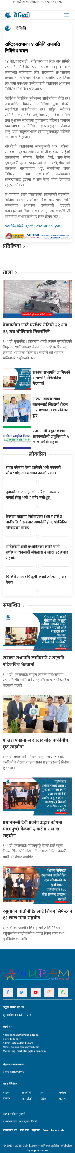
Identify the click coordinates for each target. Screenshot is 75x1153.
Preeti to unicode (53, 1130)
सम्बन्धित (12, 605)
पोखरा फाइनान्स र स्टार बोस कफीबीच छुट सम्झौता (35, 743)
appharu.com (39, 1150)
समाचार (6, 1098)
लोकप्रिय (37, 454)
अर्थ (42, 1092)
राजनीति (26, 1092)
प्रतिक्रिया (12, 246)
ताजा (8, 272)
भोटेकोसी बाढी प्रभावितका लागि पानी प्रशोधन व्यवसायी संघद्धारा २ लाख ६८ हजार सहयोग (37, 552)
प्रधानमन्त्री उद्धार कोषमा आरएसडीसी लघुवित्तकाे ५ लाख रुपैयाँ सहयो (50, 436)
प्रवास (62, 1099)
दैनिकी (21, 28)
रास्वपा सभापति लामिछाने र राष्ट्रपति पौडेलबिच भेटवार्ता (51, 378)
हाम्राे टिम (24, 1130)
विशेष (43, 1099)
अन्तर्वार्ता (27, 1099)
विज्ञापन (36, 1130)
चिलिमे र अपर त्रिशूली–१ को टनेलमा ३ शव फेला (36, 580)
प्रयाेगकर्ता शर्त (10, 1130)
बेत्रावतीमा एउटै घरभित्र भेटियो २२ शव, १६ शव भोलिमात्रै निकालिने (35, 328)
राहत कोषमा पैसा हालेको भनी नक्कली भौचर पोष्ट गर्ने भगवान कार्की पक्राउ (33, 470)
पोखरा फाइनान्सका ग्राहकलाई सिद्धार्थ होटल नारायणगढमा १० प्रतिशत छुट (50, 407)
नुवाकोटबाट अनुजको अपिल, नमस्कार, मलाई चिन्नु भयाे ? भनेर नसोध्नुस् (33, 495)
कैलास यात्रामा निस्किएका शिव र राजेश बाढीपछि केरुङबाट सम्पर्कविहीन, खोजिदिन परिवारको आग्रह (36, 522)
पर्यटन (62, 1092)
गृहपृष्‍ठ (6, 1092)
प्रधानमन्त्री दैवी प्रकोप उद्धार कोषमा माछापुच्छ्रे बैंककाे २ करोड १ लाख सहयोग (32, 829)
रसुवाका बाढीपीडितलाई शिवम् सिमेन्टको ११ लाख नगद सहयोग (37, 915)
